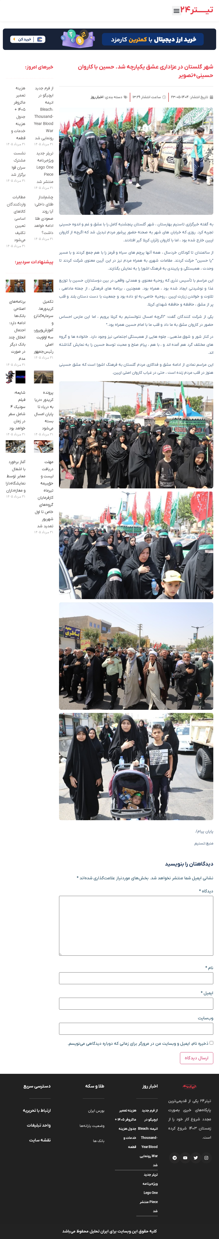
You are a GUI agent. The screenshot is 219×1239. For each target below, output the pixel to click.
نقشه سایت (40, 1140)
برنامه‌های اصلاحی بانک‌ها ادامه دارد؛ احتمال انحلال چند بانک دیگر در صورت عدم (17, 330)
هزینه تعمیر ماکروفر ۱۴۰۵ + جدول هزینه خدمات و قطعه (125, 1128)
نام (209, 968)
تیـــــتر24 (196, 10)
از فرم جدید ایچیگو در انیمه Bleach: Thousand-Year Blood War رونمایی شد (148, 1138)
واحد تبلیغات (39, 1125)
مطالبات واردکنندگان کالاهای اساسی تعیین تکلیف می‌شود (16, 219)
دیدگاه (206, 891)
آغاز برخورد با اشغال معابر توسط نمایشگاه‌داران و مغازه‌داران (14, 476)
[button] (176, 10)
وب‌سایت (205, 1018)
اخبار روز (97, 97)
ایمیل (207, 993)
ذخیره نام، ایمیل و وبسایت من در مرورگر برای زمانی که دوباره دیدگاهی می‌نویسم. (138, 1044)
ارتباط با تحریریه (37, 1110)
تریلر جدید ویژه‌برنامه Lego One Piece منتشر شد (44, 168)
